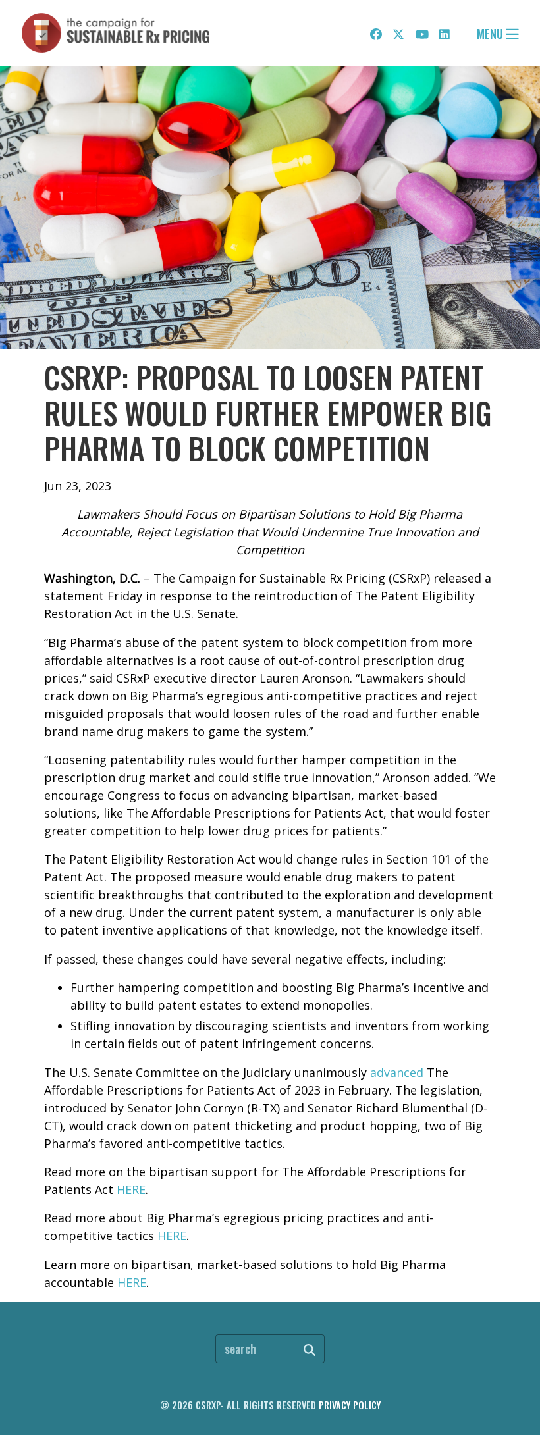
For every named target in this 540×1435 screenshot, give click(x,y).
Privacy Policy (350, 1405)
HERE (131, 1189)
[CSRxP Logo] (116, 33)
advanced (396, 1072)
